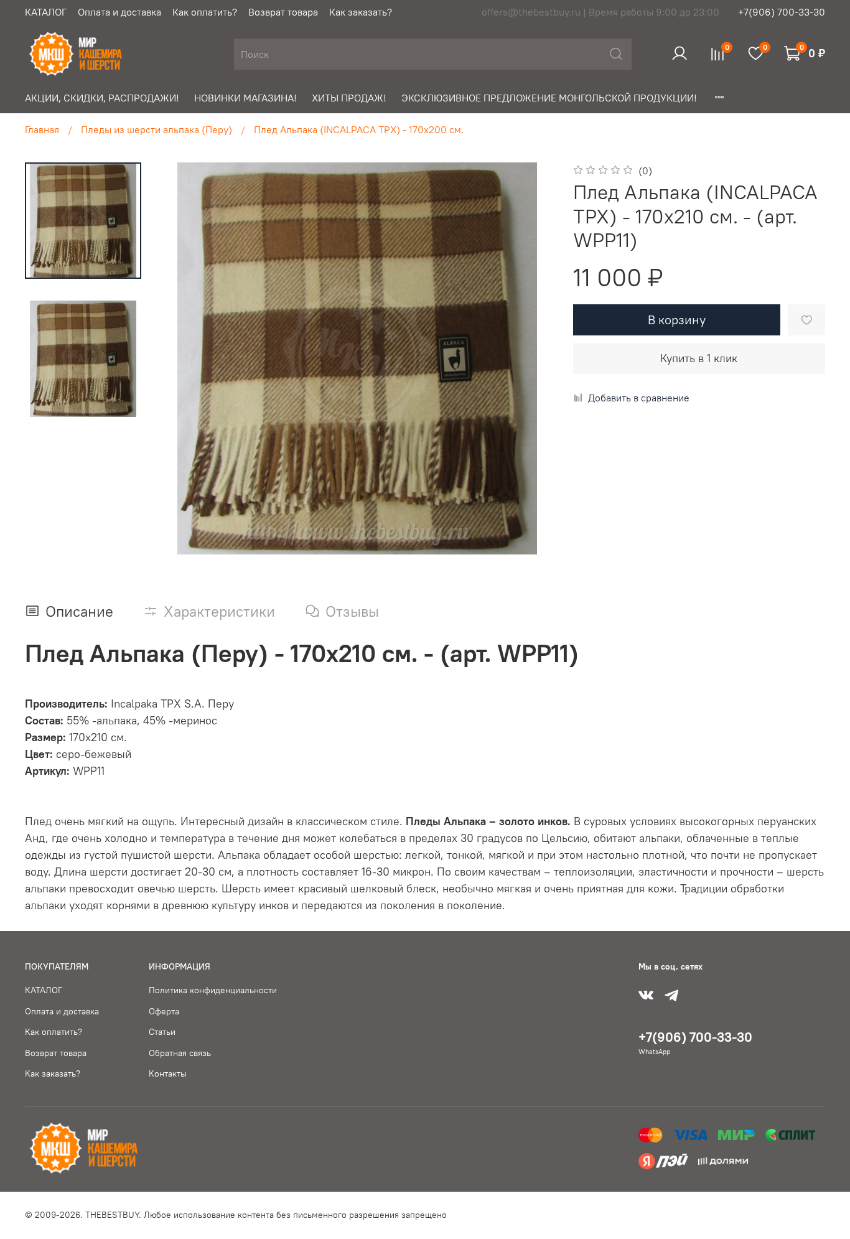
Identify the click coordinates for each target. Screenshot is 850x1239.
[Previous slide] (186, 358)
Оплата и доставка (119, 12)
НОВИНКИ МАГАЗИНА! (245, 97)
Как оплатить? (204, 12)
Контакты (168, 1073)
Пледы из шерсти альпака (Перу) (156, 129)
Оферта (164, 1011)
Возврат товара (283, 12)
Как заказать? (360, 12)
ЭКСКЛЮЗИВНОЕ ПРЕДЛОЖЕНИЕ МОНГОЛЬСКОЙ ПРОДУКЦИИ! (549, 97)
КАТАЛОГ (46, 12)
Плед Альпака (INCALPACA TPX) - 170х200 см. (359, 129)
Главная (42, 129)
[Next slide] (528, 358)
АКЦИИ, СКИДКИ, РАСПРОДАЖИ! (102, 97)
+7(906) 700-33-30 (781, 12)
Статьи (162, 1031)
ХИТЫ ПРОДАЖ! (349, 97)
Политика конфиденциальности (213, 990)
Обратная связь (180, 1053)
